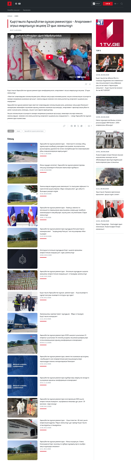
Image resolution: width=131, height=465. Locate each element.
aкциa (18, 131)
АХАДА (9, 16)
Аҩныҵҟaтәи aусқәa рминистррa (33, 131)
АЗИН (10, 131)
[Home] (9, 4)
